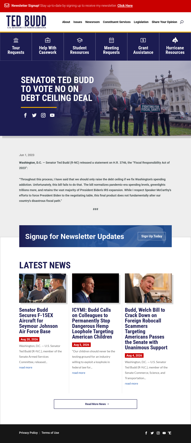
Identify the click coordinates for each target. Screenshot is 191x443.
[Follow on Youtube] (52, 113)
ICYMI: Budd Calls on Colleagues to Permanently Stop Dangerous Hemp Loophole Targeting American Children (92, 323)
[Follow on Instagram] (43, 113)
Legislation (141, 22)
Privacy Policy (28, 432)
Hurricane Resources (175, 50)
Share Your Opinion (164, 22)
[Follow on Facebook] (25, 113)
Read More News (95, 404)
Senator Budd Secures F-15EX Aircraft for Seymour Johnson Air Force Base (38, 321)
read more (25, 367)
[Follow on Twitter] (34, 113)
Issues (77, 22)
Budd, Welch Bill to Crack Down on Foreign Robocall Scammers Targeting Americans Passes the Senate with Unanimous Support (146, 329)
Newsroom (92, 22)
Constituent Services (117, 22)
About (66, 22)
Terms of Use (50, 432)
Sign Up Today (151, 236)
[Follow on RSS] (169, 433)
